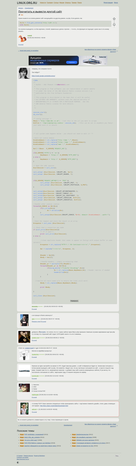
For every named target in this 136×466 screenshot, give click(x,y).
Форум (61, 2)
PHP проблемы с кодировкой (33, 434)
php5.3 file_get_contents (32, 437)
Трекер (74, 2)
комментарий (29, 348)
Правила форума (28, 455)
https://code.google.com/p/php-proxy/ (43, 76)
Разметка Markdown (39, 455)
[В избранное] (114, 18)
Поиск (79, 2)
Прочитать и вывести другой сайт (40, 11)
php (22, 15)
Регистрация (108, 2)
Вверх (117, 455)
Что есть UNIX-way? (30, 440)
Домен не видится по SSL (84, 446)
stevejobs (35, 306)
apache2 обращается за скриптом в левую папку (40, 446)
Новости (43, 2)
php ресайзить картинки (84, 437)
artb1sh (34, 409)
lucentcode (35, 376)
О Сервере (20, 455)
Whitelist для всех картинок (85, 440)
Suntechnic (35, 354)
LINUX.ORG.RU (27, 3)
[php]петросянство (82, 434)
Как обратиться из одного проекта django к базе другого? (100, 50)
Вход (116, 2)
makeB (29, 35)
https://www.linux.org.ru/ (23, 459)
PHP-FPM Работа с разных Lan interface (37, 443)
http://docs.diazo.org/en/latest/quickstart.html (54, 406)
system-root (35, 337)
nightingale (35, 394)
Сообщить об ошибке (22, 457)
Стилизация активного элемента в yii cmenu (90, 443)
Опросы (68, 2)
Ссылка (21, 44)
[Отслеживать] (114, 24)
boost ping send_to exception (29, 50)
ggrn (33, 319)
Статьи (56, 2)
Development (29, 8)
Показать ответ (36, 321)
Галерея (50, 2)
